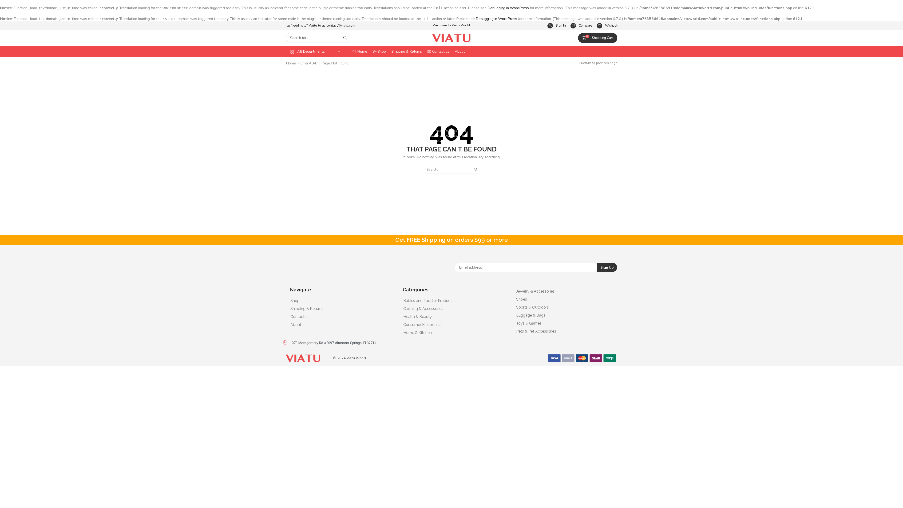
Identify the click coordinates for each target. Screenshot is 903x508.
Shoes (521, 299)
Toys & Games (529, 323)
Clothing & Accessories (423, 308)
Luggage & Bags (530, 315)
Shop (295, 300)
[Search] (345, 38)
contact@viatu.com (340, 25)
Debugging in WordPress (508, 8)
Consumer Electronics (422, 324)
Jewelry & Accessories (535, 291)
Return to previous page (599, 63)
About (295, 324)
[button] (556, 25)
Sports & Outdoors (532, 307)
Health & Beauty (417, 316)
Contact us (299, 316)
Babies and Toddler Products (428, 300)
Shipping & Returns (306, 308)
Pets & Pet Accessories (536, 331)
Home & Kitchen (417, 332)
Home (291, 63)
